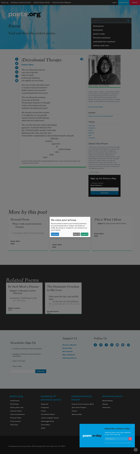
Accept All (84, 234)
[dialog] (70, 227)
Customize (55, 234)
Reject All (76, 234)
